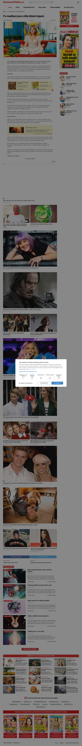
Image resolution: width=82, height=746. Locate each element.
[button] (41, 371)
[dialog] (41, 373)
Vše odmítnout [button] (44, 383)
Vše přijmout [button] (57, 383)
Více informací (32, 369)
